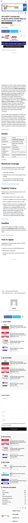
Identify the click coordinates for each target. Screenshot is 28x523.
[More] (20, 31)
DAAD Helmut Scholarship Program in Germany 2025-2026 (18, 326)
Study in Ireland (5, 129)
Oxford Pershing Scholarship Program (10, 184)
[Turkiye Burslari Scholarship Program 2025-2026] (5, 342)
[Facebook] (19, 13)
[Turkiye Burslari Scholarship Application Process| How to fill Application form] (5, 334)
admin (6, 27)
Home (3, 22)
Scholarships (8, 22)
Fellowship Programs (14, 479)
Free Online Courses (14, 382)
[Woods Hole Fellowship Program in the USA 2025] (5, 482)
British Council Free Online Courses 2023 (17, 349)
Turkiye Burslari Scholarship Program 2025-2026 (17, 342)
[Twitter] (23, 13)
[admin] (2, 28)
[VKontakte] (23, 508)
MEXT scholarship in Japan (7, 293)
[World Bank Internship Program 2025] (5, 467)
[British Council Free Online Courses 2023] (5, 349)
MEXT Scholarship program (20, 293)
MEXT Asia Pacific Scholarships (12, 291)
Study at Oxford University (7, 235)
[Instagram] (21, 13)
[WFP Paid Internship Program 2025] (5, 474)
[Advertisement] (14, 68)
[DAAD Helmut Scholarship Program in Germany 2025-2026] (5, 327)
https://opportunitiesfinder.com (14, 310)
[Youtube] (25, 13)
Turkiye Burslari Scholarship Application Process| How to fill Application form (18, 335)
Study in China (4, 219)
